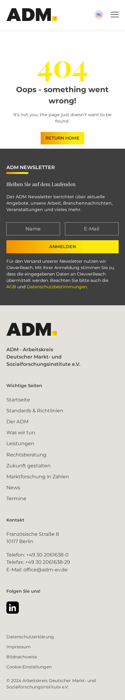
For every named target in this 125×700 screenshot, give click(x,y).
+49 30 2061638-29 (47, 562)
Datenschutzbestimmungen (57, 286)
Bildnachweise (21, 657)
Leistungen (20, 443)
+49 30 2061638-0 (47, 555)
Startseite (18, 400)
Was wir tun (20, 432)
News (13, 487)
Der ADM (17, 421)
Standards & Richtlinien (34, 410)
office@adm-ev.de (45, 570)
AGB (11, 286)
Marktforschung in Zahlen (37, 476)
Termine (16, 498)
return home (62, 138)
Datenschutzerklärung (30, 636)
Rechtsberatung (26, 455)
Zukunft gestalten (28, 466)
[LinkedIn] (12, 607)
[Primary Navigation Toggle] (115, 14)
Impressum (18, 647)
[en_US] (98, 14)
